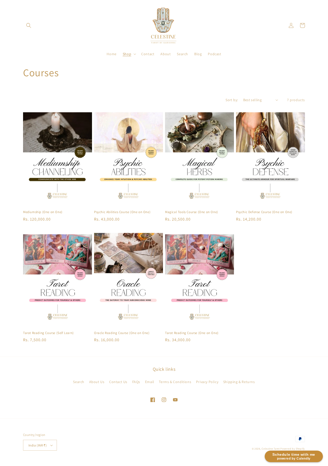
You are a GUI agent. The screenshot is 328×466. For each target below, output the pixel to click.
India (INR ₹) (37, 445)
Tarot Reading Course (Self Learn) (48, 333)
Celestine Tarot (271, 448)
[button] (28, 25)
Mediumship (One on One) (43, 212)
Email (149, 381)
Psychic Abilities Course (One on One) (122, 212)
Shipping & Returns (239, 381)
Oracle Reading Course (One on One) (121, 333)
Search (78, 381)
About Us (97, 381)
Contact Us (118, 381)
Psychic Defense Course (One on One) (264, 212)
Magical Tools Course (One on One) (191, 212)
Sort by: (231, 100)
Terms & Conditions (175, 381)
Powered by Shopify (292, 448)
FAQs (136, 381)
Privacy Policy (207, 381)
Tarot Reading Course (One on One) (192, 333)
